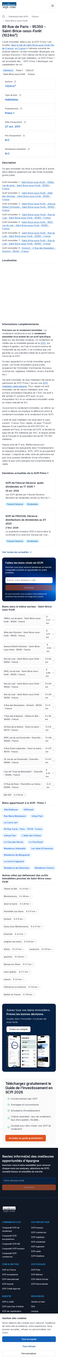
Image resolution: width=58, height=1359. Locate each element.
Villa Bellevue (11, 809)
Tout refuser (29, 1346)
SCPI (43, 343)
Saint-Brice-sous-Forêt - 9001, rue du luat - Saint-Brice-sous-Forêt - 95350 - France (27, 225)
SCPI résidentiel (38, 1242)
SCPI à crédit (8, 1302)
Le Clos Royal (36, 842)
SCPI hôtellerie (37, 1256)
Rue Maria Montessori (15, 816)
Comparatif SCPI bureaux (13, 1248)
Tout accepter (29, 1339)
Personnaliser (29, 1353)
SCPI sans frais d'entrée (13, 1306)
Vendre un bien (38, 1302)
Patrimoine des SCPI (18, 16)
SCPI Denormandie (39, 1284)
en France (20, 48)
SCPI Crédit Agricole (11, 1288)
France (35, 16)
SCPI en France (9, 1270)
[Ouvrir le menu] (52, 6)
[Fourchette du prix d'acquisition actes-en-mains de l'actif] (24, 136)
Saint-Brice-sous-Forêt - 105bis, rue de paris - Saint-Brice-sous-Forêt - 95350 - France (28, 185)
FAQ (33, 1306)
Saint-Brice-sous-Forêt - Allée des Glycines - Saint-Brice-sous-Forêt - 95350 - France (27, 196)
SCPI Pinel (35, 1270)
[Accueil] (3, 16)
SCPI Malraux (37, 1274)
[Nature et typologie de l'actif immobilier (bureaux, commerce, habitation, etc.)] (20, 95)
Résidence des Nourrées (16, 868)
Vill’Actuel (28, 809)
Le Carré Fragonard (14, 861)
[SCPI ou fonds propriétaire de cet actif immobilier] (21, 109)
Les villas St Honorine (42, 848)
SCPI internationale (10, 1279)
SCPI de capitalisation (11, 1311)
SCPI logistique (38, 1237)
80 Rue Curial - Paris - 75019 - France (23, 829)
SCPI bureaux (37, 1228)
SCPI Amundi (7, 1284)
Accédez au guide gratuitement (25, 1138)
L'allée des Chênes (31, 835)
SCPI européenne (10, 1274)
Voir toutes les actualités (15, 552)
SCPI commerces (38, 1232)
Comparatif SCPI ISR (11, 1244)
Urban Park (37, 816)
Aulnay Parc (10, 835)
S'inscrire (29, 1187)
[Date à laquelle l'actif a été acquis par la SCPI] (25, 122)
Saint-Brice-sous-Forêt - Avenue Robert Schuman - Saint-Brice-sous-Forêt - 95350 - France (29, 207)
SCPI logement (37, 1246)
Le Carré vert (10, 822)
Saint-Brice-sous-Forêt (16, 21)
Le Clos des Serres (13, 842)
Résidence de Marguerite (17, 855)
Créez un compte (18, 1029)
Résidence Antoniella (14, 848)
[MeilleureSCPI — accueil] (9, 5)
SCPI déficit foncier (39, 1279)
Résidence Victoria (44, 868)
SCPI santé (36, 1251)
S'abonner (29, 587)
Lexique (34, 1311)
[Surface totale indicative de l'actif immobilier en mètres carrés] (15, 82)
